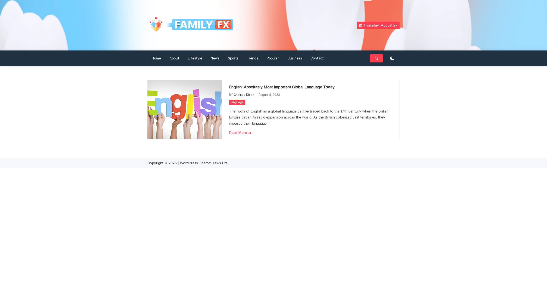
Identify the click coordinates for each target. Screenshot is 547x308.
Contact (317, 58)
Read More (238, 132)
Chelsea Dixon (244, 94)
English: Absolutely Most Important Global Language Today (282, 87)
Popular (273, 58)
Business (294, 58)
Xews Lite (220, 163)
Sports (233, 58)
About (174, 58)
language (237, 102)
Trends (252, 58)
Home (156, 58)
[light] (392, 58)
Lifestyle (195, 58)
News (215, 58)
